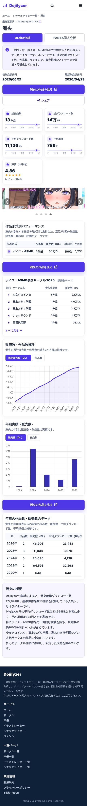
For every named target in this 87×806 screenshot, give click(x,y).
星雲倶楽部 (19, 322)
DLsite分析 (22, 38)
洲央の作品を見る (41, 89)
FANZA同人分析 (64, 38)
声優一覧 (9, 756)
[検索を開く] (52, 5)
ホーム (6, 15)
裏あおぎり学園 (22, 301)
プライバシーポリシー (17, 787)
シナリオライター (14, 730)
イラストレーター (14, 725)
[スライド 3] (46, 214)
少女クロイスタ (22, 294)
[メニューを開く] (80, 5)
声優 (6, 720)
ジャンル (9, 736)
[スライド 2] (41, 214)
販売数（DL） (15, 437)
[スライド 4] (50, 214)
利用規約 (9, 782)
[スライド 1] (36, 214)
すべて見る (12, 330)
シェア (45, 100)
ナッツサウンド (22, 315)
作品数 (38, 357)
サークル (9, 715)
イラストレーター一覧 (17, 761)
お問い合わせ (11, 792)
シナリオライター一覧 (25, 15)
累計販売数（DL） (18, 357)
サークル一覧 (11, 751)
